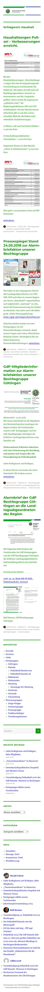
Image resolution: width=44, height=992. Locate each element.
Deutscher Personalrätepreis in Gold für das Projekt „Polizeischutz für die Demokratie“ (21, 951)
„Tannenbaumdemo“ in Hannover (22, 761)
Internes (10, 654)
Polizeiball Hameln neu (21, 670)
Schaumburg (14, 697)
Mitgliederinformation (12, 488)
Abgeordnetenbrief (13, 629)
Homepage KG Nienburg (21, 687)
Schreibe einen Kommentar (26, 231)
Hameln (6, 352)
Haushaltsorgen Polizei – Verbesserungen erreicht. (21, 41)
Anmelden (10, 851)
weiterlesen (8, 220)
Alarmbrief (7, 354)
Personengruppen (14, 700)
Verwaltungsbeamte (17, 716)
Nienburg (12, 684)
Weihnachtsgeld (9, 632)
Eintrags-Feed (12, 854)
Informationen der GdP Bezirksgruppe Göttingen (21, 985)
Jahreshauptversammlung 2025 (18, 903)
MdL (21, 354)
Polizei (26, 354)
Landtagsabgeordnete (31, 485)
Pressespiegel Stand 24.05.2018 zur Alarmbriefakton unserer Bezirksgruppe (21, 247)
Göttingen (13, 664)
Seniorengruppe (15, 706)
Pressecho (34, 354)
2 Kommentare (34, 488)
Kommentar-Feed (14, 857)
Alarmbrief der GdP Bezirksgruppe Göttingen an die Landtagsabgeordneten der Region (20, 506)
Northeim (24, 352)
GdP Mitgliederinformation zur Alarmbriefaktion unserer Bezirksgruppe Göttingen (20, 375)
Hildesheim (13, 677)
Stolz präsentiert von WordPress (18, 987)
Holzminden (15, 352)
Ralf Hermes (11, 226)
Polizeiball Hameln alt (20, 674)
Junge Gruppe (14, 703)
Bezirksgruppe (33, 226)
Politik (27, 229)
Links (8, 657)
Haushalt (9, 229)
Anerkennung (26, 629)
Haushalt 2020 (18, 229)
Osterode (32, 352)
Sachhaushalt (8, 231)
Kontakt (9, 651)
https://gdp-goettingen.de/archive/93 (21, 317)
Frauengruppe (14, 710)
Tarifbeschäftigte (16, 713)
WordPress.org (12, 861)
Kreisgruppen (12, 661)
